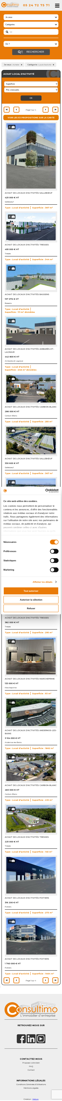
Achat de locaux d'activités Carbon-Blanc (31, 407)
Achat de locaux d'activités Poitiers (27, 898)
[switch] (54, 551)
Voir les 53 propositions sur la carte (31, 117)
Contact (31, 1070)
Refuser (31, 608)
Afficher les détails (43, 582)
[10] (31, 892)
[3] (31, 187)
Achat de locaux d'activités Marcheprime (30, 679)
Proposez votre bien (31, 1063)
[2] (31, 289)
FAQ (31, 1066)
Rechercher (35, 52)
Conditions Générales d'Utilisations (31, 1084)
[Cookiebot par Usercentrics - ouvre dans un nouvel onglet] (45, 491)
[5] (31, 239)
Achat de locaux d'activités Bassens (27, 294)
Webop (35, 1099)
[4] (31, 343)
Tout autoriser (31, 591)
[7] (31, 673)
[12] (31, 725)
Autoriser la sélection (31, 599)
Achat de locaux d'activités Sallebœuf (28, 193)
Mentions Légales (31, 1088)
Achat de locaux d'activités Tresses (27, 244)
